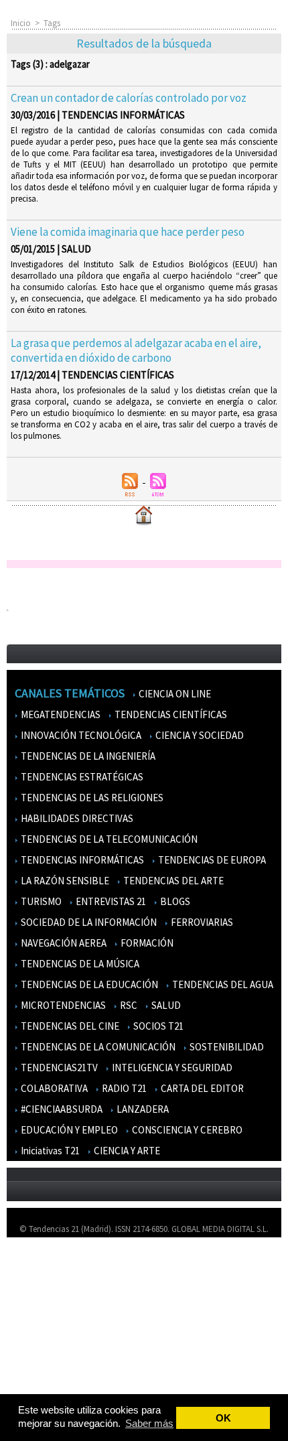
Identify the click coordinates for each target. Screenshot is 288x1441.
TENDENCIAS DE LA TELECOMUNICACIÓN (108, 839)
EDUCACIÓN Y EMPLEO (68, 1129)
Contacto (32, 1306)
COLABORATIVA (53, 1088)
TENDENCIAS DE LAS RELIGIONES (91, 797)
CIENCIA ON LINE (174, 693)
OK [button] (223, 1418)
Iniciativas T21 (49, 1150)
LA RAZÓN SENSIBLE (64, 880)
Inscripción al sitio (47, 1345)
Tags (52, 23)
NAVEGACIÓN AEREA (62, 943)
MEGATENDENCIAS (59, 714)
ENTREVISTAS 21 (110, 901)
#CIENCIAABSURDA (60, 1109)
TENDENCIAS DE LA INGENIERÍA (87, 756)
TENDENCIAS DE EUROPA (211, 859)
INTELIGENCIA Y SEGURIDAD (171, 1067)
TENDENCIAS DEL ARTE (172, 880)
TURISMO (40, 901)
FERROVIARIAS (201, 922)
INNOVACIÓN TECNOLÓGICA (80, 735)
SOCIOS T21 (157, 1026)
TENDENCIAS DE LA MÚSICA (79, 963)
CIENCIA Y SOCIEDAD (198, 735)
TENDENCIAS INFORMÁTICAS (81, 859)
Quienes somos (42, 1267)
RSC (127, 1005)
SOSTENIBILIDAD (226, 1046)
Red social (33, 1383)
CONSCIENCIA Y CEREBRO (186, 1129)
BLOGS (174, 901)
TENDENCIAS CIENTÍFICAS (170, 714)
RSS (21, 1364)
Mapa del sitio (40, 1325)
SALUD (165, 1005)
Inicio (21, 23)
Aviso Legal (35, 1286)
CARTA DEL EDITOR (201, 1088)
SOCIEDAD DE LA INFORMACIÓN (88, 922)
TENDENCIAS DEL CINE (69, 1026)
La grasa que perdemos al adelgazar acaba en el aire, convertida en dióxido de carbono (136, 350)
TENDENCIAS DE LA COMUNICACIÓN (97, 1046)
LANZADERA (142, 1109)
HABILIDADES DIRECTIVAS (76, 818)
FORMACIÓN (146, 943)
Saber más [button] (149, 1423)
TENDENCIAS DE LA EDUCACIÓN (88, 984)
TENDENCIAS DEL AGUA (221, 984)
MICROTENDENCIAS (62, 1005)
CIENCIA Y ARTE (126, 1150)
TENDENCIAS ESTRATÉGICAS (81, 776)
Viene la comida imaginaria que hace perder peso (127, 231)
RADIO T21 (123, 1088)
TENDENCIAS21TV (58, 1067)
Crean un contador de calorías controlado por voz (128, 97)
